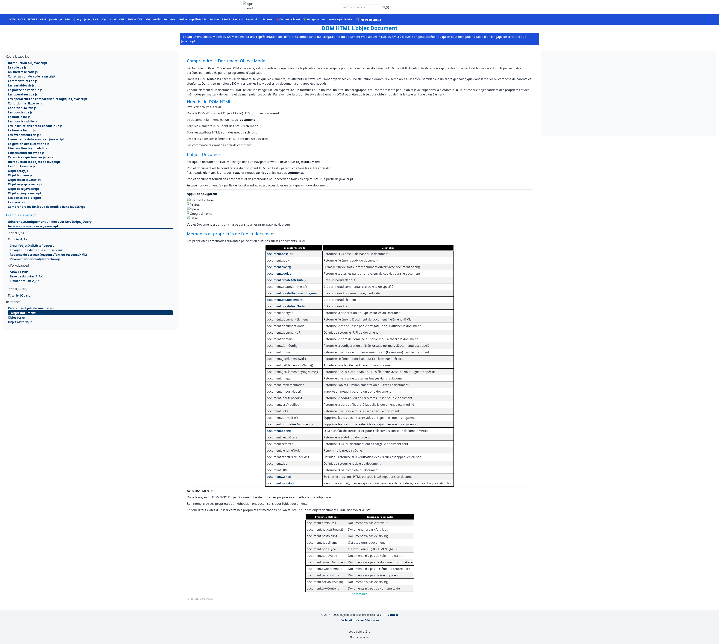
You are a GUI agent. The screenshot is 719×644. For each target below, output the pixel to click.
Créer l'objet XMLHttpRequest (32, 246)
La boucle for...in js (22, 130)
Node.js (238, 19)
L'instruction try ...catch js (27, 148)
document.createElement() (285, 300)
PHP (95, 19)
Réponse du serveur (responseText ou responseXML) (48, 255)
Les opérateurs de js (22, 94)
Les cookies (16, 202)
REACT (226, 19)
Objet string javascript (24, 193)
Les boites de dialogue (24, 198)
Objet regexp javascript (25, 184)
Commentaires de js (22, 81)
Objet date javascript (23, 189)
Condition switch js (22, 108)
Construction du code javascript (31, 76)
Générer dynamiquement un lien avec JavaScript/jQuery (50, 222)
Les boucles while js (22, 121)
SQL (103, 19)
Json (87, 19)
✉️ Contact (391, 614)
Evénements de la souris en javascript (36, 139)
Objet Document (23, 313)
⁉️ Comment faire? (287, 19)
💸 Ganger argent (314, 19)
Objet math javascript (24, 180)
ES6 (67, 19)
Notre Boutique (368, 20)
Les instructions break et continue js (35, 126)
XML (122, 19)
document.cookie (278, 273)
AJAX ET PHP (19, 272)
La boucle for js (19, 117)
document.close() (278, 267)
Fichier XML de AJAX (25, 281)
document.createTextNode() (286, 306)
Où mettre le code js (23, 72)
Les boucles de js (20, 112)
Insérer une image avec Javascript (33, 226)
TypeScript (253, 19)
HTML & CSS (17, 19)
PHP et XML (135, 19)
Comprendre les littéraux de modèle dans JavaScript (46, 207)
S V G (112, 19)
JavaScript (55, 19)
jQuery (77, 19)
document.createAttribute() (286, 280)
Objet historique (20, 322)
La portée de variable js (25, 90)
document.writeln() (280, 483)
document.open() (278, 431)
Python (214, 19)
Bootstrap (169, 19)
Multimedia (153, 19)
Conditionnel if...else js (25, 103)
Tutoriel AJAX (18, 239)
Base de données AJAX (26, 276)
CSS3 (43, 19)
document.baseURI (280, 254)
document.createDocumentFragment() (293, 293)
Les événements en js (24, 135)
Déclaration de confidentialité (359, 620)
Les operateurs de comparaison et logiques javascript (47, 99)
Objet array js (18, 171)
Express (267, 19)
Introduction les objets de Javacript (34, 162)
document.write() (278, 477)
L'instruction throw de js (26, 153)
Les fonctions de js (21, 166)
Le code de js (17, 67)
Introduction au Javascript (27, 63)
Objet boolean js (20, 175)
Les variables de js (21, 85)
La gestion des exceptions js (28, 144)
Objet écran (16, 317)
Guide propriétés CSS (193, 19)
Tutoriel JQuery (19, 295)
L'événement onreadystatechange (35, 259)
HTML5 (32, 19)
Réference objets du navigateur (31, 308)
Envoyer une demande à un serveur (36, 250)
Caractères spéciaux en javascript (33, 157)
